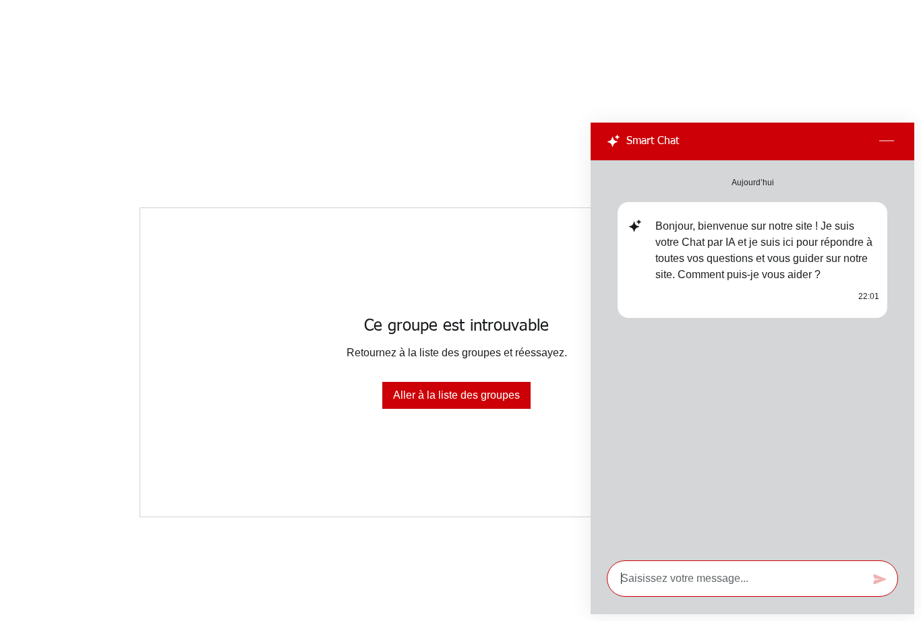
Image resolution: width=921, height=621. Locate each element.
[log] (752, 356)
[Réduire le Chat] (886, 141)
